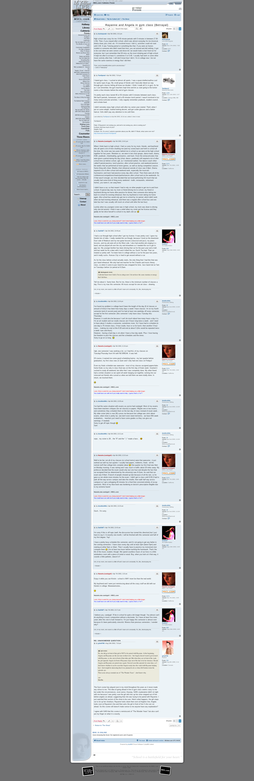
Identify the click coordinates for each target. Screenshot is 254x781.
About (82, 205)
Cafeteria (105, 3)
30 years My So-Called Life (83, 142)
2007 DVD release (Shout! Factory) (82, 112)
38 (167, 305)
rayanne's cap (83, 182)
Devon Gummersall (84, 79)
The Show (87, 38)
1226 (167, 93)
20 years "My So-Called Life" (83, 156)
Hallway (86, 24)
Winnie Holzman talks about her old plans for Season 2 (82, 151)
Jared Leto (87, 77)
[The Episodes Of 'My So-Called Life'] (178, 3)
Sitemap (82, 198)
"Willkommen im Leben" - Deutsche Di (83, 64)
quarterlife (87, 102)
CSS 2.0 (131, 774)
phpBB (130, 744)
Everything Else (85, 60)
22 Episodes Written (83, 174)
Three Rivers (83, 137)
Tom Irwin (87, 90)
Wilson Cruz (86, 81)
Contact (82, 202)
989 (167, 248)
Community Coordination (83, 47)
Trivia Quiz (85, 126)
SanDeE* (165, 244)
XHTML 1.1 (123, 774)
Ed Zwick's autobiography (81, 185)
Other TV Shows (85, 51)
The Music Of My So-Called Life (82, 98)
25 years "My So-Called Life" (83, 146)
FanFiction (87, 40)
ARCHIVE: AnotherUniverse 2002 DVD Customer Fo (82, 73)
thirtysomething (85, 106)
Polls (88, 131)
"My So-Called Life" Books (82, 109)
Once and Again (85, 104)
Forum (112, 3)
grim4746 (165, 656)
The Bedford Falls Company (82, 101)
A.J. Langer (86, 85)
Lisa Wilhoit (86, 86)
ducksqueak (166, 39)
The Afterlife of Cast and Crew (83, 44)
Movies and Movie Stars (83, 53)
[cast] (171, 3)
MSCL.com (97, 3)
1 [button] (177, 29)
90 (167, 44)
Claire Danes (86, 76)
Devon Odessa (85, 88)
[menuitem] (106, 15)
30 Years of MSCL (82, 171)
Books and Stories (85, 56)
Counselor (84, 134)
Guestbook (85, 129)
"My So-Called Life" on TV (82, 42)
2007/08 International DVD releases (82, 115)
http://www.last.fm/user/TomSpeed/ (105, 133)
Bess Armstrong (85, 92)
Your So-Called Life (84, 58)
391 (167, 660)
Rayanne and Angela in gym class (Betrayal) (136, 25)
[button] (174, 29)
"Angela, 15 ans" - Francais (82, 70)
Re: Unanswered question (107, 640)
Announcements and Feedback (84, 35)
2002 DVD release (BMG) (83, 118)
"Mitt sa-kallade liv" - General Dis (82, 67)
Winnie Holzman (85, 83)
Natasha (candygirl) (168, 154)
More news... (83, 164)
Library (86, 28)
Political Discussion (84, 61)
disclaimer (154, 771)
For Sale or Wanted (84, 49)
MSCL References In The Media (82, 94)
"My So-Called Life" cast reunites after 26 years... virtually (82, 178)
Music (88, 54)
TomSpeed (165, 88)
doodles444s (166, 300)
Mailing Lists (85, 124)
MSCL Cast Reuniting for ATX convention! (82, 160)
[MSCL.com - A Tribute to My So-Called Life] (82, 2)
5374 (167, 163)
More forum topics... (83, 189)
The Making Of (85, 108)
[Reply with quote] (157, 33)
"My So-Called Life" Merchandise (84, 121)
